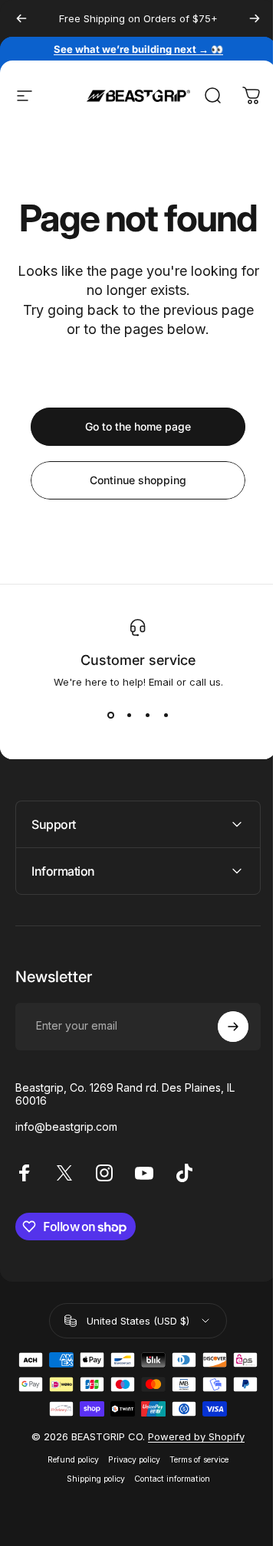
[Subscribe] (221, 1063)
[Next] (254, 18)
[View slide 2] (129, 715)
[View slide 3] (147, 715)
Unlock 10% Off (203, 1439)
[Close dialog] (260, 1351)
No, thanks (203, 1463)
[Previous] (21, 18)
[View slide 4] (165, 715)
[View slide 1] (110, 715)
